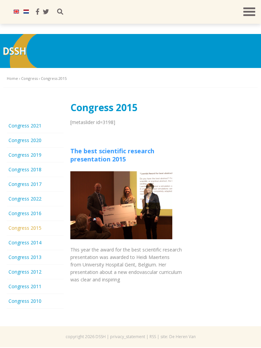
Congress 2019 (24, 155)
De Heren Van (182, 337)
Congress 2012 (24, 271)
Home (12, 78)
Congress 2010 (24, 301)
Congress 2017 (24, 184)
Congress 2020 (24, 140)
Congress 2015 (24, 228)
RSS (153, 337)
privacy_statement (127, 337)
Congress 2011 (24, 286)
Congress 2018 (24, 169)
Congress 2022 (24, 198)
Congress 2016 (24, 213)
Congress (29, 78)
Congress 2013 (24, 257)
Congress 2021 (24, 125)
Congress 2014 (24, 242)
